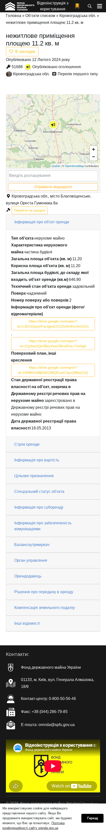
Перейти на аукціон (29, 210)
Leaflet (56, 166)
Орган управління (30, 560)
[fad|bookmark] (78, 6)
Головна (13, 16)
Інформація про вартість (36, 460)
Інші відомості (27, 623)
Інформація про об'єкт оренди (41, 222)
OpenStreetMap (74, 166)
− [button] (93, 157)
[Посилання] (19, 6)
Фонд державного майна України (51, 667)
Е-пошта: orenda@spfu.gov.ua (48, 725)
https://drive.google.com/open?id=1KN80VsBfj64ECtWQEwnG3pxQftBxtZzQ (53, 370)
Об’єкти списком (40, 16)
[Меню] (99, 6)
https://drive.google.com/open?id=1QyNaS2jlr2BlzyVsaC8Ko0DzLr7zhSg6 (53, 343)
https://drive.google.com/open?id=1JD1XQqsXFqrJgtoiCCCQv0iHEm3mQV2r (53, 323)
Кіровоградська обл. (77, 16)
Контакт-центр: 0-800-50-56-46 (48, 699)
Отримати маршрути (53, 187)
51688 (17, 67)
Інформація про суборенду (38, 507)
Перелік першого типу (78, 74)
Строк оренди (26, 444)
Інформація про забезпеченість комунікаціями (42, 526)
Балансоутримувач (31, 545)
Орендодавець (27, 576)
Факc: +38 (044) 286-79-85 (44, 712)
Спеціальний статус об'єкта (39, 491)
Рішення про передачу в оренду (43, 592)
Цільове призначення (34, 476)
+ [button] (93, 149)
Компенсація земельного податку (44, 608)
